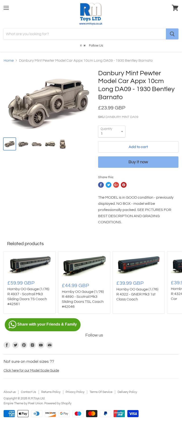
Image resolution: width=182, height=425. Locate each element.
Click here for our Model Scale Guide (31, 370)
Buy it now (138, 162)
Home (9, 60)
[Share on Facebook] (101, 185)
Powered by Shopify (57, 403)
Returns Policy (50, 392)
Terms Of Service (101, 392)
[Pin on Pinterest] (124, 185)
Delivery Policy (127, 392)
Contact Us (28, 392)
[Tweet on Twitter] (108, 185)
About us (10, 392)
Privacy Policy (75, 392)
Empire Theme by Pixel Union (23, 403)
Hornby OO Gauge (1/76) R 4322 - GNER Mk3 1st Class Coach (137, 294)
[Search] (172, 33)
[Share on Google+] (116, 185)
